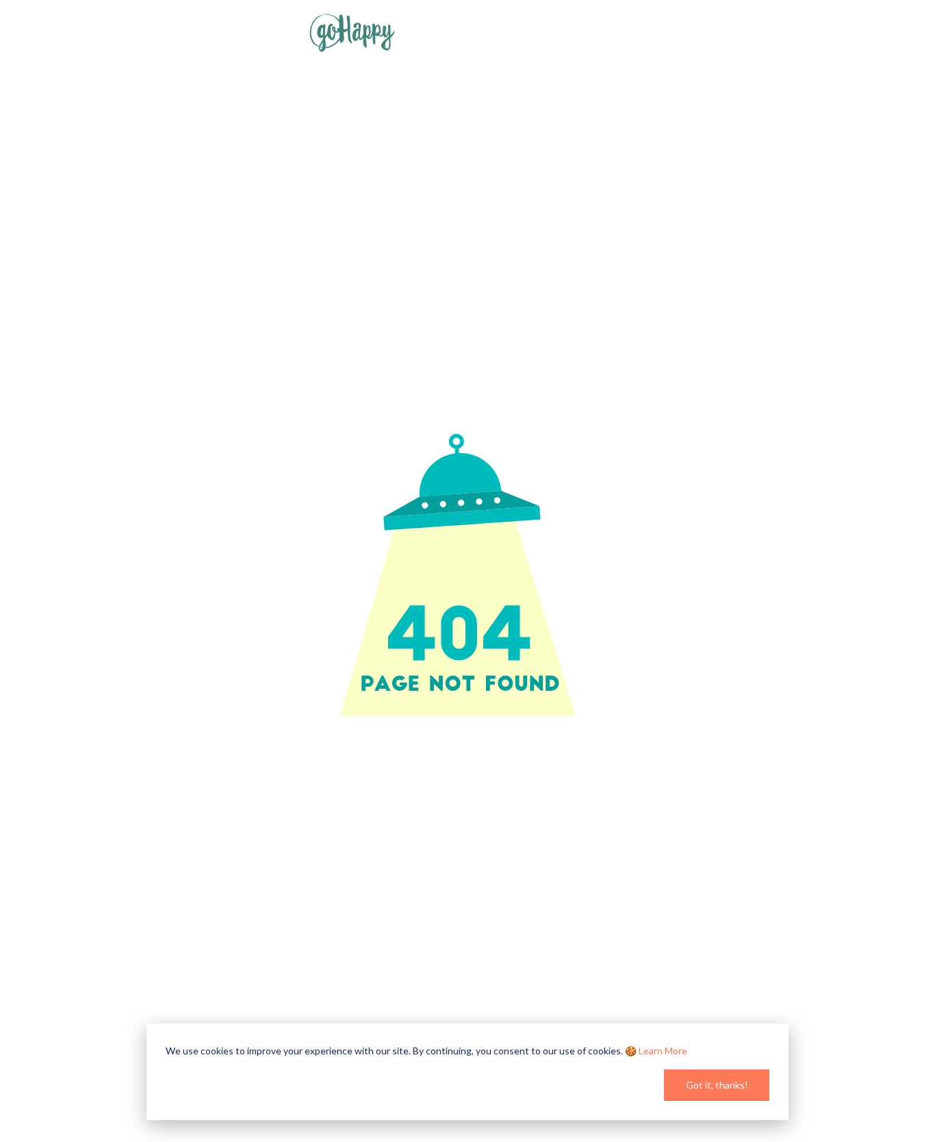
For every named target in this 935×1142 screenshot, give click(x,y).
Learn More (663, 1050)
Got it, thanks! (717, 1085)
